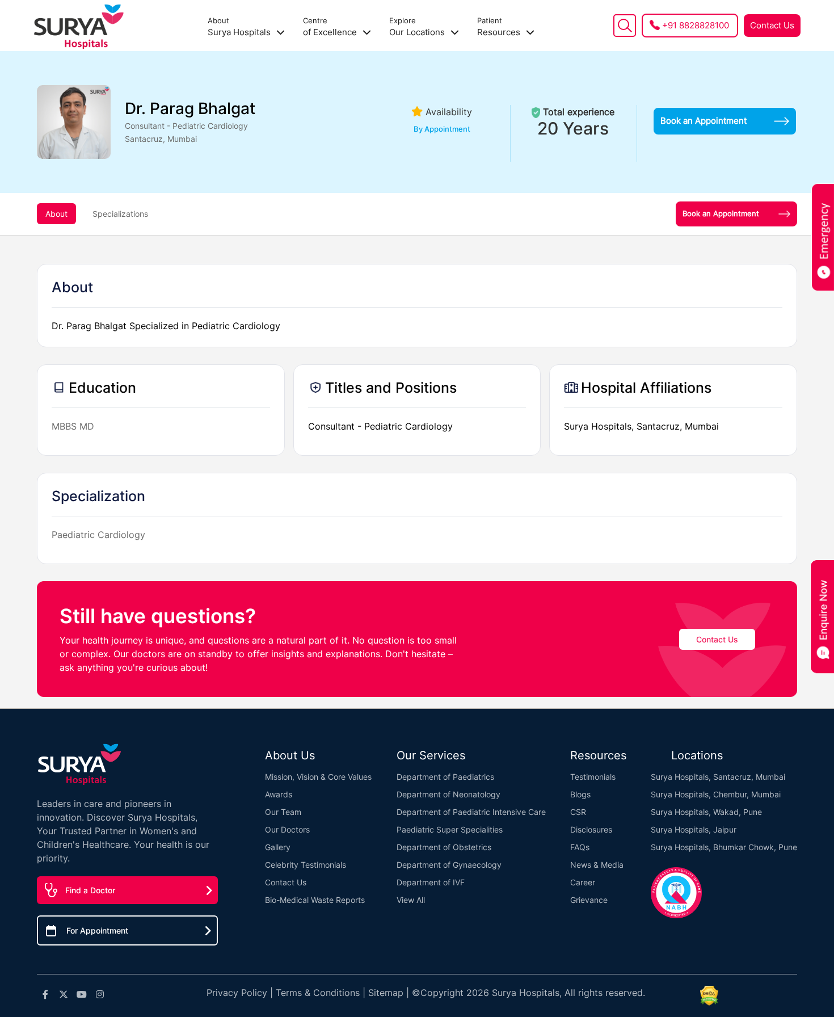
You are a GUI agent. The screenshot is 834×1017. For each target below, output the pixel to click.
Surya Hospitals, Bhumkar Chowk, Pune (724, 847)
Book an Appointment (703, 120)
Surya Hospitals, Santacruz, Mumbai (718, 776)
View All (411, 900)
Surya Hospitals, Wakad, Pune (706, 812)
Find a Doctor (90, 890)
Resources (500, 27)
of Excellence (331, 27)
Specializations (120, 213)
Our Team (283, 812)
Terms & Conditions (318, 992)
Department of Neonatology (448, 794)
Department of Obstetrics (444, 847)
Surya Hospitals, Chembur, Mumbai (716, 794)
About (56, 213)
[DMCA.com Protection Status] (709, 996)
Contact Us (772, 25)
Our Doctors (287, 829)
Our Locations (418, 27)
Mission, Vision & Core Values (318, 776)
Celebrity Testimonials (305, 864)
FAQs (579, 847)
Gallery (277, 847)
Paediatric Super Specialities (450, 829)
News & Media (597, 864)
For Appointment (97, 930)
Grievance (589, 900)
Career (582, 882)
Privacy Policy (237, 992)
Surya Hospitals (240, 27)
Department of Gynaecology (449, 864)
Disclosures (591, 829)
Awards (278, 794)
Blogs (580, 794)
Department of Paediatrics (445, 776)
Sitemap (385, 992)
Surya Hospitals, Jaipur (693, 829)
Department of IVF (431, 882)
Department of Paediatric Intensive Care (471, 812)
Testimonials (593, 776)
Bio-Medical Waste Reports (315, 900)
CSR (578, 812)
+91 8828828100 (695, 25)
